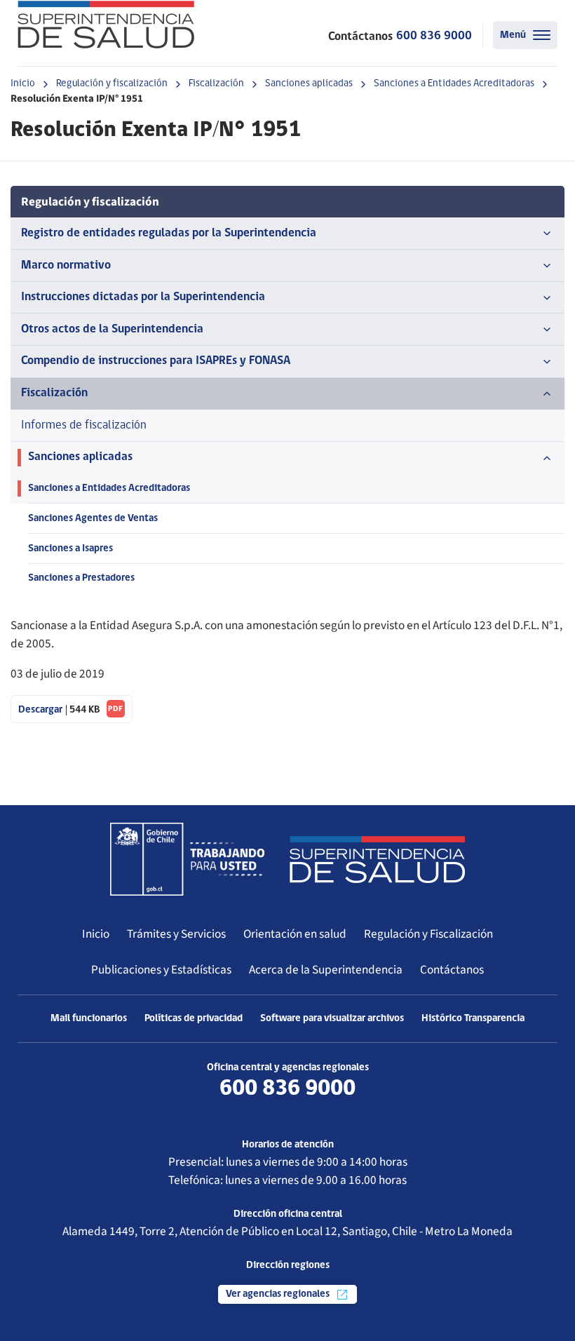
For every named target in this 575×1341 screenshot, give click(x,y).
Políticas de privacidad (193, 1018)
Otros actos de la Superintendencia (112, 329)
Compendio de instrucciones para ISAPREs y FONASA (155, 361)
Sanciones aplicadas (309, 84)
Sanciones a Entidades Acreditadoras (454, 84)
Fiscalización (216, 84)
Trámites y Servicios (176, 934)
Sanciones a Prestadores (81, 578)
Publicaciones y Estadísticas (161, 969)
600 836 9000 (434, 36)
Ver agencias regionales (279, 1294)
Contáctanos (452, 969)
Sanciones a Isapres (70, 549)
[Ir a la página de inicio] (106, 24)
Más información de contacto (288, 1111)
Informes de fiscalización (84, 425)
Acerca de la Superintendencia (325, 969)
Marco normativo (66, 265)
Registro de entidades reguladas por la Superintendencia (168, 233)
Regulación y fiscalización (112, 84)
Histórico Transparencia (473, 1018)
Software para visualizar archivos (332, 1018)
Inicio (23, 84)
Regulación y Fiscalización (428, 934)
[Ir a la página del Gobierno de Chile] (187, 859)
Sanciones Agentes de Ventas (93, 518)
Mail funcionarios (88, 1018)
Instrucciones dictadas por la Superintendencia (143, 297)
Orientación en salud (294, 934)
